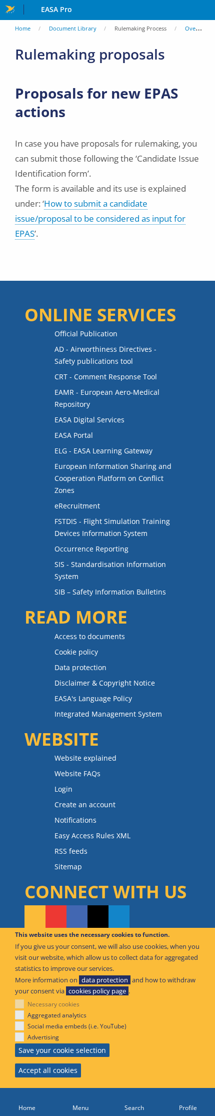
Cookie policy (76, 652)
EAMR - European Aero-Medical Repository (107, 398)
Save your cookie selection (62, 1050)
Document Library (72, 28)
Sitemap (68, 866)
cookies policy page (97, 990)
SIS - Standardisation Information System (110, 570)
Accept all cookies (48, 1070)
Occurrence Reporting (91, 548)
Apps (205, 10)
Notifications (75, 820)
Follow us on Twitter (98, 917)
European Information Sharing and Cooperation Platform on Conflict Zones (113, 478)
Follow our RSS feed (35, 917)
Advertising (43, 1037)
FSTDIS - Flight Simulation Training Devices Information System (112, 527)
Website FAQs (77, 773)
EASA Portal (73, 435)
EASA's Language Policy (93, 698)
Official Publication (86, 333)
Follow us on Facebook (77, 917)
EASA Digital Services (89, 419)
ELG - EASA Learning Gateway (103, 450)
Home (22, 28)
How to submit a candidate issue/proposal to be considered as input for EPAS (100, 218)
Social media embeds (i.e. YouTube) (77, 1026)
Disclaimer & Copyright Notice (104, 683)
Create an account (85, 804)
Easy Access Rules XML (92, 835)
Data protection (80, 667)
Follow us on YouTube (56, 917)
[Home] (27, 1102)
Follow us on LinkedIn (119, 917)
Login (63, 789)
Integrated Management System (108, 714)
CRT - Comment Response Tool (105, 376)
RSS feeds (71, 851)
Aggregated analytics (57, 1015)
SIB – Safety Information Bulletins (110, 592)
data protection (105, 979)
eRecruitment (77, 505)
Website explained (85, 758)
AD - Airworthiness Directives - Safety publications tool (105, 355)
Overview (197, 28)
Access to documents (89, 636)
